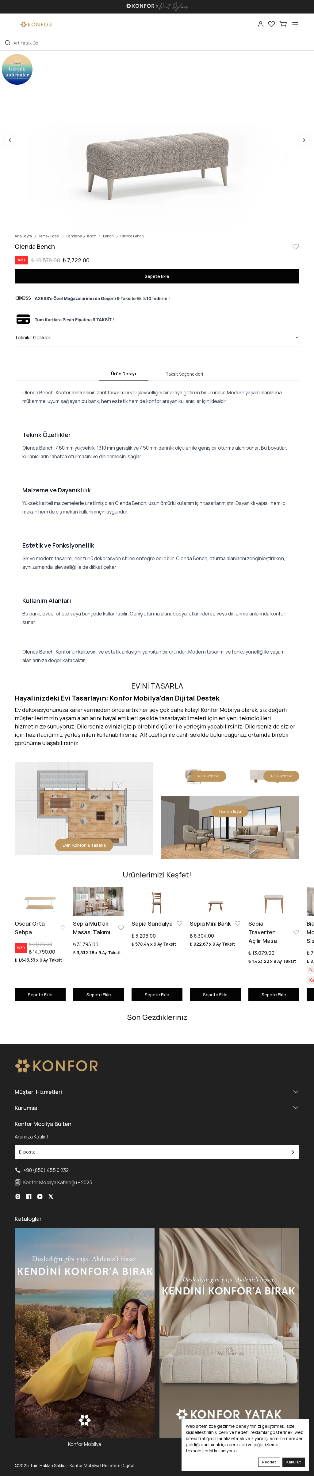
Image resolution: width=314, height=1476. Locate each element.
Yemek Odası (49, 236)
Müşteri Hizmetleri (38, 1091)
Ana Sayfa (23, 236)
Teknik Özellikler (33, 337)
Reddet (269, 1462)
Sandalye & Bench (81, 236)
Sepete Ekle (157, 276)
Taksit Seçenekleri (184, 374)
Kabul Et (293, 1462)
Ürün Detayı (123, 374)
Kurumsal (27, 1107)
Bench (108, 236)
